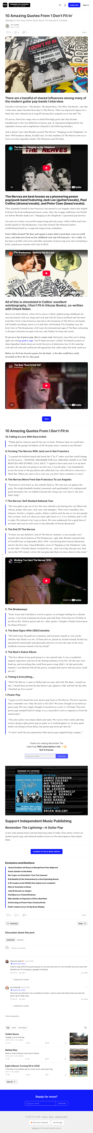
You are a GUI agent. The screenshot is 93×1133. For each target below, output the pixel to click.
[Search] (60, 5)
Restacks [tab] (20, 940)
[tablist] (15, 940)
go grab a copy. (26, 340)
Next (81, 923)
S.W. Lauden (15, 25)
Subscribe (74, 5)
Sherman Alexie (16, 961)
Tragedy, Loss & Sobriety (14, 1037)
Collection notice (61, 1117)
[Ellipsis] (86, 961)
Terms (51, 1117)
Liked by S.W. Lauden (19, 964)
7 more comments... (12, 1016)
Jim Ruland (14, 987)
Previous (14, 923)
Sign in (86, 5)
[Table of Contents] (2, 566)
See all (10, 1082)
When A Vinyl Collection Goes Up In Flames (22, 1053)
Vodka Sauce (12, 1034)
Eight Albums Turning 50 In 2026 (22, 1066)
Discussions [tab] (22, 1028)
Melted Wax (11, 1050)
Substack (35, 1128)
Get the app (57, 1122)
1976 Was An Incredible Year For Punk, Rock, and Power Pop (29, 1069)
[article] (46, 1039)
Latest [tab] (13, 1028)
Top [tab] (8, 1028)
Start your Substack (40, 1122)
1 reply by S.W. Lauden (21, 980)
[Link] (2, 100)
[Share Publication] (65, 5)
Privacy (44, 1117)
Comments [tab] (11, 940)
